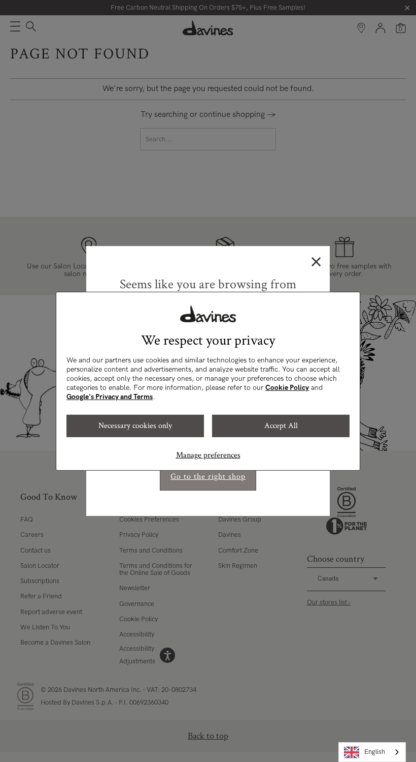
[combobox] (372, 752)
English (374, 752)
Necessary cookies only (135, 425)
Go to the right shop (208, 476)
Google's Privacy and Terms (109, 396)
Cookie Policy (287, 387)
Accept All (281, 425)
